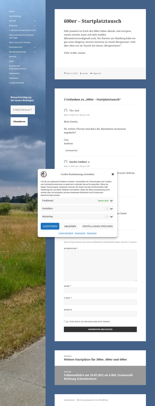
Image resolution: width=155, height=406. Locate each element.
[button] (112, 174)
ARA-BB (12, 21)
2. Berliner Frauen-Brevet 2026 (22, 30)
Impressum (92, 233)
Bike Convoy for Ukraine (19, 42)
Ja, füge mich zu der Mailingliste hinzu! (88, 321)
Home (11, 11)
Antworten (72, 150)
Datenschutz (80, 233)
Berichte (12, 56)
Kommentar (71, 248)
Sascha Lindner (78, 161)
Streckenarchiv (15, 47)
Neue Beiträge (15, 16)
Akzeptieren (50, 226)
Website (68, 309)
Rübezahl (13, 25)
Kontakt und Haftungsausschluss (17, 67)
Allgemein (97, 73)
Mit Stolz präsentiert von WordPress (92, 400)
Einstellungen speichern (98, 226)
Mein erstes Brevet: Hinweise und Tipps (21, 36)
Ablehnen (70, 226)
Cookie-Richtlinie (65, 233)
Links (11, 61)
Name (67, 286)
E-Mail (68, 298)
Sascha (85, 73)
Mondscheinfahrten (17, 52)
